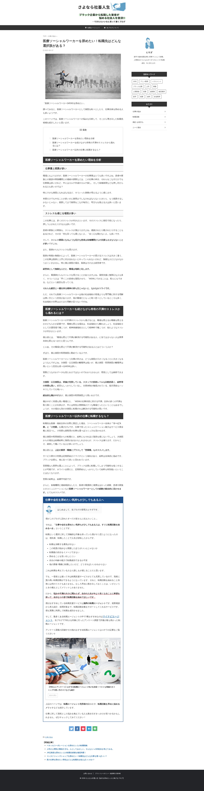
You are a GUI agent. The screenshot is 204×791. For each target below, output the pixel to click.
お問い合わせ (87, 773)
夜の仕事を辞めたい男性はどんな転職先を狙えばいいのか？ (71, 760)
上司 (147, 86)
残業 (141, 97)
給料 (148, 97)
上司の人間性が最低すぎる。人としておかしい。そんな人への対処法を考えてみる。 (80, 749)
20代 (135, 81)
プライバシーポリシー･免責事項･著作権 (108, 773)
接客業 (152, 91)
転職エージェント (93, 28)
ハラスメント (156, 81)
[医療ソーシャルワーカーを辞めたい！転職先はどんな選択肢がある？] (89, 728)
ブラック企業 (137, 86)
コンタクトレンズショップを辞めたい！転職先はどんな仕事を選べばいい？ (77, 756)
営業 (144, 91)
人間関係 (136, 91)
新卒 (134, 97)
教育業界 (162, 91)
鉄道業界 (157, 97)
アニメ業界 (144, 81)
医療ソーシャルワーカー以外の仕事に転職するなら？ (76, 150)
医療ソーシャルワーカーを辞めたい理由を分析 (73, 138)
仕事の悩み (49, 737)
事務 (154, 86)
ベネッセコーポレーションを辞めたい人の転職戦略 (67, 745)
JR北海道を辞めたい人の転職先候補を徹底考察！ (66, 752)
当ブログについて (112, 28)
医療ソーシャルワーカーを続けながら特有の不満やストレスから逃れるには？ (83, 144)
